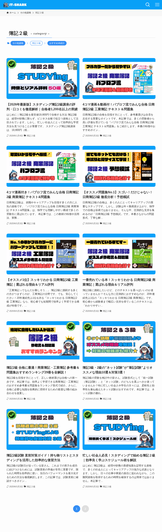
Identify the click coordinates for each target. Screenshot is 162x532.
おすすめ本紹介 (57, 43)
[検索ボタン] (148, 4)
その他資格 (17, 43)
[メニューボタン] (157, 4)
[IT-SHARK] (15, 4)
